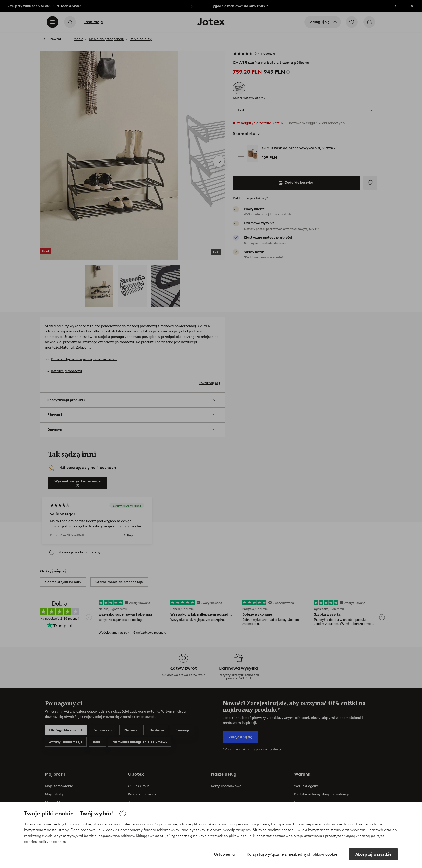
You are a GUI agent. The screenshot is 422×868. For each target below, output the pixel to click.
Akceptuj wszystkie (373, 854)
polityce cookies (52, 841)
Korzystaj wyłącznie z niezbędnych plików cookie (292, 854)
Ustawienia (224, 854)
